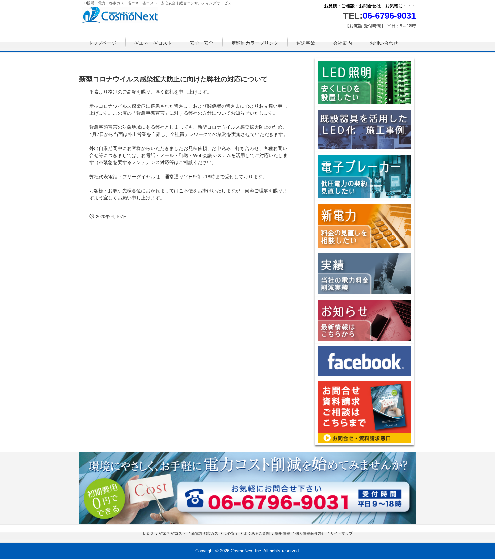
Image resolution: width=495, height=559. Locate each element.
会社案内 (342, 43)
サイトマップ (341, 533)
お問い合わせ (384, 43)
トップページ (102, 43)
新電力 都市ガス (204, 533)
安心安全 (231, 533)
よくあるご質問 (257, 533)
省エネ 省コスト (172, 533)
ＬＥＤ (148, 533)
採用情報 (282, 533)
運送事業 (305, 43)
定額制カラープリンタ (254, 43)
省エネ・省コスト (153, 43)
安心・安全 (201, 43)
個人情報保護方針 (310, 533)
